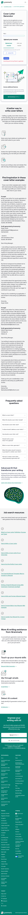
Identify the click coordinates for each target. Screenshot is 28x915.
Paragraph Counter (5, 847)
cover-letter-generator (18, 6)
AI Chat (3, 835)
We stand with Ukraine (18, 819)
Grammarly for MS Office (5, 788)
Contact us (3, 896)
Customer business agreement (19, 842)
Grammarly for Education (18, 771)
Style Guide (3, 852)
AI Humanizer (4, 823)
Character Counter (5, 844)
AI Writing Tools (4, 837)
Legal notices (18, 853)
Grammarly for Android (4, 805)
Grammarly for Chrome (4, 774)
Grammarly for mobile (4, 795)
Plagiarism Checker (5, 816)
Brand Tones (4, 859)
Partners (17, 831)
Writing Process (18, 783)
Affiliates (17, 829)
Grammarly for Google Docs (4, 791)
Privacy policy (18, 836)
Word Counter (4, 842)
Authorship (3, 861)
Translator (3, 832)
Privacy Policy (17, 746)
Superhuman (20, 813)
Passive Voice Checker (4, 883)
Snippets (3, 854)
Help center (3, 893)
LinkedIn (5, 905)
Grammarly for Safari (4, 778)
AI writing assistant (19, 781)
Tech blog (17, 788)
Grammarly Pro (18, 760)
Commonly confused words (20, 796)
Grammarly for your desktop (5, 761)
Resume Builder (4, 871)
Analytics (3, 856)
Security (17, 848)
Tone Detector (4, 840)
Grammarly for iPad (5, 801)
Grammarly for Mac (5, 767)
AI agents (3, 818)
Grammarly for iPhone (4, 799)
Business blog (18, 793)
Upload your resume (11, 39)
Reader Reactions (5, 868)
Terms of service (19, 839)
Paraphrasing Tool (5, 830)
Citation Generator (5, 825)
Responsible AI (18, 822)
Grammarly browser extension (5, 771)
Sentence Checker (5, 876)
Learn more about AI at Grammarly (11, 483)
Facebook (5, 898)
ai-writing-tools (7, 6)
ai (1, 6)
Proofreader (4, 885)
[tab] (8, 45)
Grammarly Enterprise (17, 767)
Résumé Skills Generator (8, 666)
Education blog (18, 790)
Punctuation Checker (4, 879)
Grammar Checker (5, 813)
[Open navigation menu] (25, 2)
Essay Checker (4, 828)
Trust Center (18, 834)
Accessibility (18, 851)
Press (16, 827)
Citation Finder (4, 864)
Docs (2, 758)
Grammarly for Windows (4, 764)
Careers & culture (19, 824)
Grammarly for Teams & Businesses (19, 763)
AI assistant (17, 773)
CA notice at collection (18, 845)
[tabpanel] (14, 52)
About (16, 816)
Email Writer (4, 687)
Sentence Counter (5, 849)
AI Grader (3, 866)
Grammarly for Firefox (4, 782)
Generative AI (18, 778)
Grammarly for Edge (5, 784)
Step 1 (4, 33)
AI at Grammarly (19, 776)
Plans (16, 758)
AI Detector (4, 707)
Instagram (5, 901)
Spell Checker (4, 873)
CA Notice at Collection (20, 748)
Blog (16, 785)
